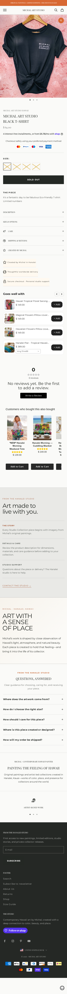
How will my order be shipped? (22, 739)
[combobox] (28, 351)
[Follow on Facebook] (4, 941)
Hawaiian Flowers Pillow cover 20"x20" (32, 329)
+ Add (57, 304)
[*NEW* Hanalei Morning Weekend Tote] (17, 427)
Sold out (33, 179)
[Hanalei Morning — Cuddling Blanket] (42, 427)
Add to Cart (17, 466)
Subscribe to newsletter (17, 883)
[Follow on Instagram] (12, 941)
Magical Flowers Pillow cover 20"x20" (32, 315)
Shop (6, 899)
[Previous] (57, 294)
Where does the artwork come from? (26, 699)
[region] (33, 803)
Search (7, 878)
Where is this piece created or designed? (29, 729)
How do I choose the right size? (23, 709)
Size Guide (9, 904)
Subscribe (14, 861)
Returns (8, 894)
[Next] (62, 294)
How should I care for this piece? (24, 719)
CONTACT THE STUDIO (16, 586)
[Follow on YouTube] (29, 941)
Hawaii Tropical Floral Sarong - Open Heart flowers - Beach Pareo (32, 301)
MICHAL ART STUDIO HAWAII (16, 110)
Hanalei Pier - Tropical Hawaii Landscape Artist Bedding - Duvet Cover (32, 343)
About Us (8, 889)
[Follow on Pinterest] (20, 941)
